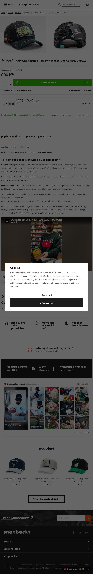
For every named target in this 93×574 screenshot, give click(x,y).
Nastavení (46, 295)
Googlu (32, 279)
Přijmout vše (46, 303)
